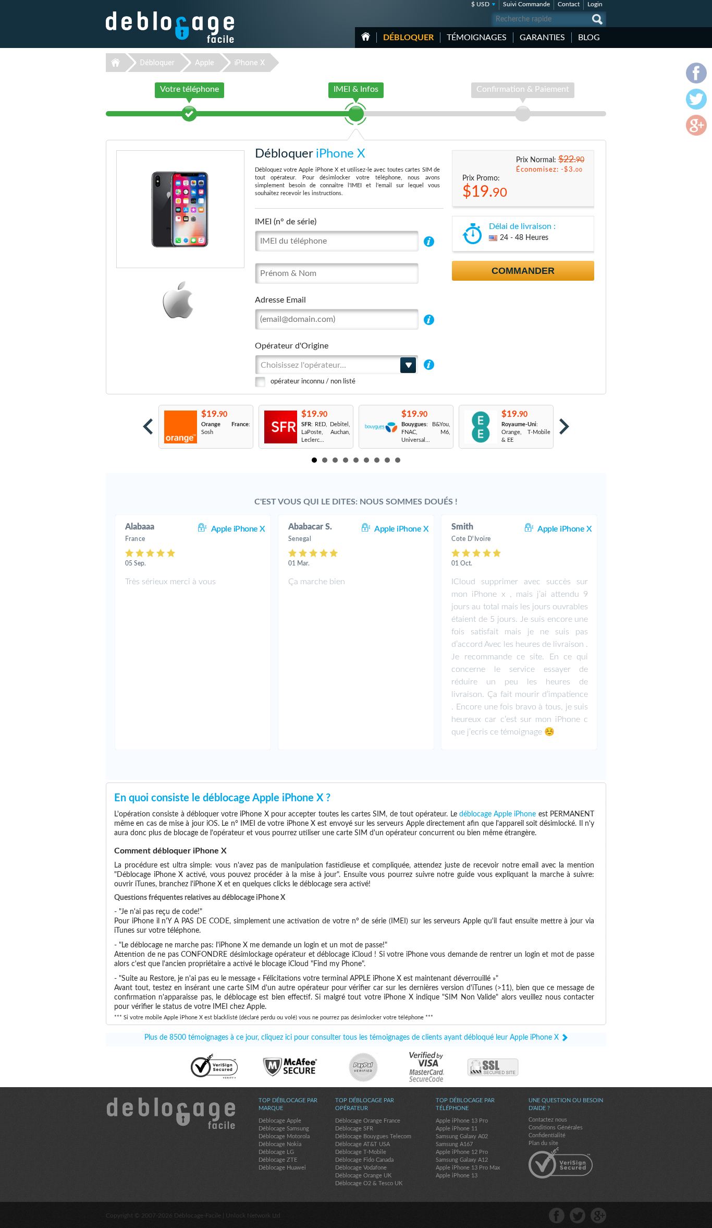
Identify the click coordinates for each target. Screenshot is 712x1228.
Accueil (365, 36)
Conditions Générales (556, 1127)
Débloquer (408, 37)
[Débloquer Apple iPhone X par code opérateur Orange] (180, 427)
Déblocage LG (276, 1152)
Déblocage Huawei (282, 1168)
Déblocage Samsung (284, 1128)
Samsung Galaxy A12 (462, 1160)
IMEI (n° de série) (285, 222)
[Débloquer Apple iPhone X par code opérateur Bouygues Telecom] (380, 427)
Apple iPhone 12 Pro (462, 1152)
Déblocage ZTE (278, 1160)
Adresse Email (280, 300)
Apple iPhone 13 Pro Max (468, 1168)
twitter (577, 1215)
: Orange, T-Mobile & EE (525, 432)
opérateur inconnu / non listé (313, 381)
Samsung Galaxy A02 (462, 1136)
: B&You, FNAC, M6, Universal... (425, 432)
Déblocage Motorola (284, 1136)
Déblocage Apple (280, 1121)
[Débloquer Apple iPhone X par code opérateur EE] (480, 427)
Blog (589, 37)
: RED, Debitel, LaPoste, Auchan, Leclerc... (325, 432)
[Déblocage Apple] (142, 299)
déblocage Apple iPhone (497, 814)
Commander (523, 271)
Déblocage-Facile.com (170, 1113)
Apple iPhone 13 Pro (462, 1121)
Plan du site (543, 1143)
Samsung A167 (454, 1144)
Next (564, 426)
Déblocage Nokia (280, 1144)
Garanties (542, 37)
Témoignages (477, 37)
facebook (556, 1215)
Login (595, 4)
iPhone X (250, 62)
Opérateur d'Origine (291, 346)
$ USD (480, 4)
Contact (569, 4)
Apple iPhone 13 (456, 1175)
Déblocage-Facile (170, 27)
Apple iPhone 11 (456, 1128)
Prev (148, 426)
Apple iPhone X (238, 529)
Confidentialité (547, 1135)
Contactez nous (548, 1120)
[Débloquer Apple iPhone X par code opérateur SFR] (280, 427)
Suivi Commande (526, 4)
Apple (204, 62)
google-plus (598, 1215)
